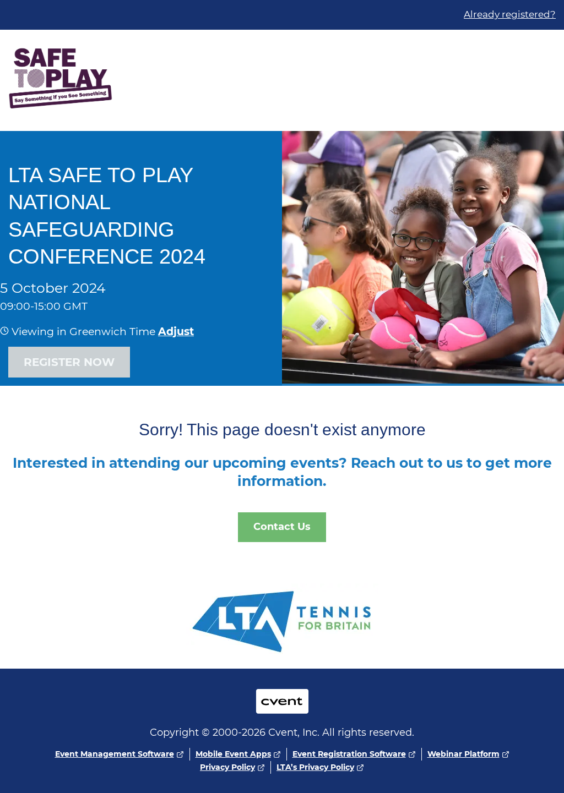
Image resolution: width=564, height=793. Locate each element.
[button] (174, 331)
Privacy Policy (227, 767)
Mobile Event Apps (233, 754)
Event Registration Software (349, 754)
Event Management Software (114, 754)
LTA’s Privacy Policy (315, 767)
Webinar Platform (463, 754)
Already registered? (510, 14)
